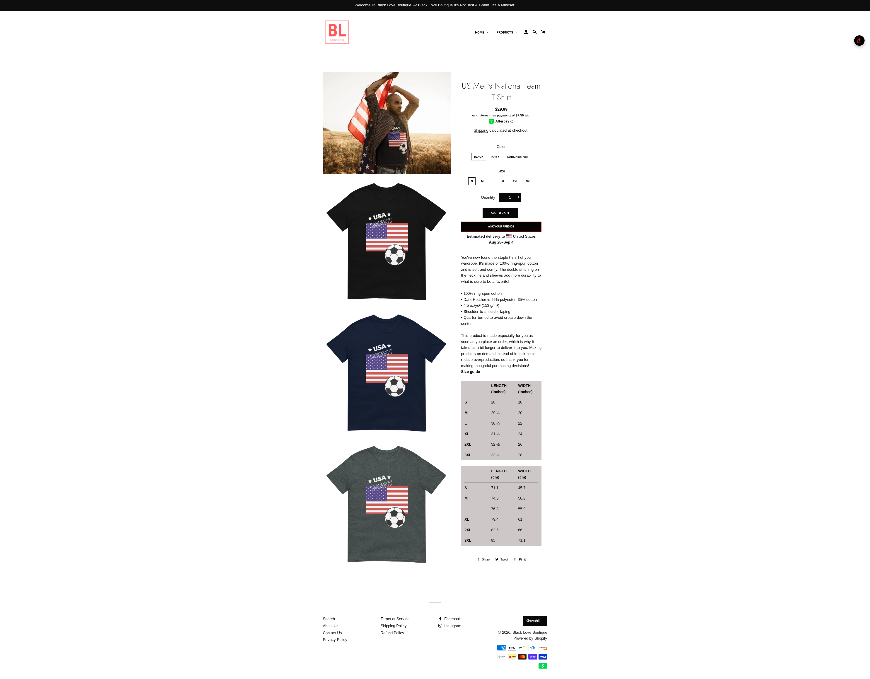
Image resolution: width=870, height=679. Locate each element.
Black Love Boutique (529, 632)
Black (478, 156)
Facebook (452, 619)
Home (480, 32)
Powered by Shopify (530, 638)
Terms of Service (395, 619)
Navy (495, 156)
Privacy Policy (335, 640)
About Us (330, 626)
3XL (528, 181)
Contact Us (332, 633)
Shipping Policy (394, 626)
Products (505, 32)
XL (503, 181)
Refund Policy (392, 633)
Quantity (488, 197)
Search (329, 619)
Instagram (452, 626)
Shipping (481, 130)
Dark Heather (517, 156)
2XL (515, 181)
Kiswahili (533, 621)
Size (501, 171)
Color (501, 147)
